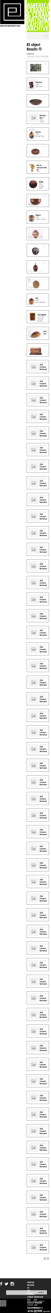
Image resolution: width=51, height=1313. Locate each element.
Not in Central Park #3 (42, 167)
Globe (41, 182)
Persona (38, 82)
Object (38, 215)
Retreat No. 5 (43, 116)
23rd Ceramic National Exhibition (37, 56)
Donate (35, 1301)
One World (42, 314)
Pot (36, 298)
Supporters (38, 1303)
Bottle (38, 132)
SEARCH (29, 1301)
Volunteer (30, 1303)
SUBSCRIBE (41, 1301)
